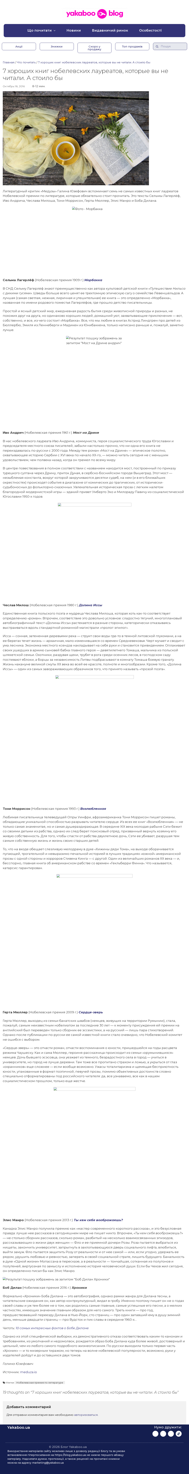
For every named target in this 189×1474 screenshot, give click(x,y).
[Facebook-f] (155, 1434)
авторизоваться (86, 1415)
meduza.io (28, 1372)
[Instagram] (163, 1434)
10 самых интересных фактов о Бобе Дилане (52, 1328)
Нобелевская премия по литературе (39, 1382)
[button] (19, 46)
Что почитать (26, 62)
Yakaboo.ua (18, 1427)
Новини (73, 30)
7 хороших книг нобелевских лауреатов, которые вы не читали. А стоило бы (94, 62)
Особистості (150, 30)
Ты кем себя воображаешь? (98, 1220)
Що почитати (39, 30)
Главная (8, 62)
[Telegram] (171, 1434)
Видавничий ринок (110, 30)
